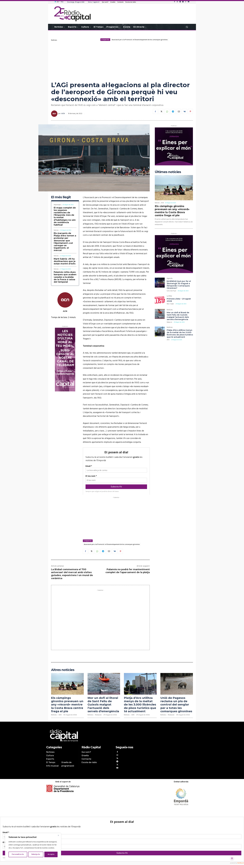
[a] (96, 735)
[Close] (58, 835)
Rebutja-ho (36, 854)
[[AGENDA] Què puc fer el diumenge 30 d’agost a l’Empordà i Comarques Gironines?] (160, 283)
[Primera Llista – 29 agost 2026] (160, 300)
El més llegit (61, 197)
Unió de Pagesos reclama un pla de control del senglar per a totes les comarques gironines (176, 704)
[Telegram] (182, 2)
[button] (187, 27)
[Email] (178, 111)
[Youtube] (188, 2)
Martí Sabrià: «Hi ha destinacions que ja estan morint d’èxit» (65, 261)
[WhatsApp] (167, 111)
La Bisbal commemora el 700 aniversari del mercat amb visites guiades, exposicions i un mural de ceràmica (72, 574)
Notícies (54, 40)
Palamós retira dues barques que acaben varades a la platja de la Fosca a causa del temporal (65, 277)
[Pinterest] (190, 111)
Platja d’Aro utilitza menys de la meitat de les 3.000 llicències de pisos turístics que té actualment (180, 333)
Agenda (169, 279)
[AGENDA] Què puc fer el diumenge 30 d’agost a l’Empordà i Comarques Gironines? (179, 284)
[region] (33, 846)
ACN (63, 113)
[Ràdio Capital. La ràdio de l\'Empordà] (72, 13)
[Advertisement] (122, 61)
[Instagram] (177, 2)
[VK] (184, 111)
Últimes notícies (168, 172)
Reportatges (57, 205)
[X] (161, 111)
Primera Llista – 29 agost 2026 (179, 300)
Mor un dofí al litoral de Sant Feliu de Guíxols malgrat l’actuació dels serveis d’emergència (178, 316)
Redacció (169, 322)
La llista (169, 296)
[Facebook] (174, 2)
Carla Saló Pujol (171, 291)
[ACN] (54, 113)
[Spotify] (180, 2)
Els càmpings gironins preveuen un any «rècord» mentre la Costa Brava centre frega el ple (172, 211)
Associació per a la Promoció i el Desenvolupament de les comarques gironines (140, 40)
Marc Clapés (170, 304)
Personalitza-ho (18, 854)
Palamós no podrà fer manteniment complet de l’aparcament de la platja (127, 571)
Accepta (51, 854)
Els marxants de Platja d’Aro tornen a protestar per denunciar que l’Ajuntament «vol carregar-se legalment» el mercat (65, 242)
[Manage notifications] (232, 858)
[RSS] (117, 758)
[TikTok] (185, 2)
